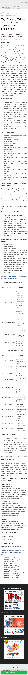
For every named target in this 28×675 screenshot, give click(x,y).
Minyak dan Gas (6, 39)
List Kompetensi (14, 667)
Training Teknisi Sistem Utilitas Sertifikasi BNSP (11, 35)
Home (2, 12)
